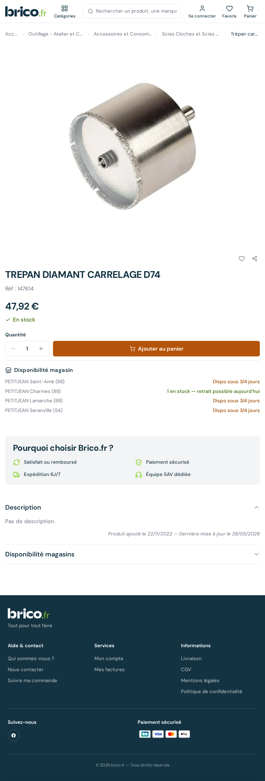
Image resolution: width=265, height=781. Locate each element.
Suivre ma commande (32, 680)
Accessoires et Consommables (123, 34)
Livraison (191, 658)
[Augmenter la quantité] (41, 348)
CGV (186, 669)
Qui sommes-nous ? (31, 658)
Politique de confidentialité (211, 691)
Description (23, 507)
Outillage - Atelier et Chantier (55, 34)
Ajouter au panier (161, 348)
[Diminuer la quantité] (13, 348)
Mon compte (108, 658)
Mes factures (109, 669)
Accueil (11, 34)
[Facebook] (13, 735)
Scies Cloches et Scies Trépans (191, 34)
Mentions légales (200, 680)
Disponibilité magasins (39, 554)
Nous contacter (26, 669)
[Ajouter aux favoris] (241, 258)
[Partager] (254, 258)
